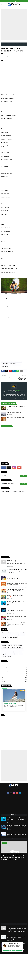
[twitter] (13, 1)
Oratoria (7, 654)
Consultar (23, 483)
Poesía (3, 491)
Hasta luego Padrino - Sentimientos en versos (15, 418)
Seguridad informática (6, 647)
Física (17, 654)
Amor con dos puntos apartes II (14, 412)
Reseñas (15, 635)
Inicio (3, 43)
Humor (16, 651)
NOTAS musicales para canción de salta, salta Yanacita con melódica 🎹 (17, 584)
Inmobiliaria (4, 637)
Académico (10, 645)
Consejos (15, 645)
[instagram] (15, 1)
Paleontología (21, 491)
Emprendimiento (5, 651)
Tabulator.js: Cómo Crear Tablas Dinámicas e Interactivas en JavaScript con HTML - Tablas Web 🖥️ (16, 827)
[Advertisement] (14, 23)
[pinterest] (17, 1)
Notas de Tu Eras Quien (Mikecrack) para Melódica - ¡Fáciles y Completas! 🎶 (16, 577)
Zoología (9, 656)
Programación (4, 649)
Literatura (20, 645)
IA (11, 491)
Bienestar (13, 647)
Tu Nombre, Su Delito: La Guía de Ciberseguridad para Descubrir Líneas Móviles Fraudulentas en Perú (15, 610)
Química (12, 654)
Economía (10, 649)
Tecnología (4, 645)
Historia (20, 651)
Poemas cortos (18, 361)
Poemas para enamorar (6, 364)
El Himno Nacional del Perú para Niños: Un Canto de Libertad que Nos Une (16, 590)
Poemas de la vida (13, 363)
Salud (14, 679)
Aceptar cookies (12, 950)
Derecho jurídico (5, 635)
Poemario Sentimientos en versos (11, 43)
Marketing (10, 637)
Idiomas (11, 635)
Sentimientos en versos (16, 364)
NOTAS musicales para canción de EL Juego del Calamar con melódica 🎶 (16, 617)
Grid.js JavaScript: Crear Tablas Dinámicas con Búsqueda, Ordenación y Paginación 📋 (16, 833)
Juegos (3, 654)
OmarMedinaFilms (9, 304)
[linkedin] (20, 793)
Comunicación (19, 647)
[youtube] (19, 467)
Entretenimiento (14, 671)
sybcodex (4, 56)
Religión (7, 491)
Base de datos (21, 635)
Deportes (15, 649)
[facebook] (10, 1)
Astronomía (21, 649)
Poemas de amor (5, 363)
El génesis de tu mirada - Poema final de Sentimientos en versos (16, 407)
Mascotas (15, 637)
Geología (11, 651)
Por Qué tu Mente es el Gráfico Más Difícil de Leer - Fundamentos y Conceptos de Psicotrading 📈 (17, 571)
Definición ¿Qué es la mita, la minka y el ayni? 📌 (15, 596)
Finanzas (14, 673)
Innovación (15, 491)
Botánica (20, 654)
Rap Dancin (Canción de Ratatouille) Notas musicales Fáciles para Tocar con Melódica (16, 623)
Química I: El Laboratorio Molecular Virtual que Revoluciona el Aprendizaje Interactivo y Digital (17, 603)
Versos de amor (5, 366)
